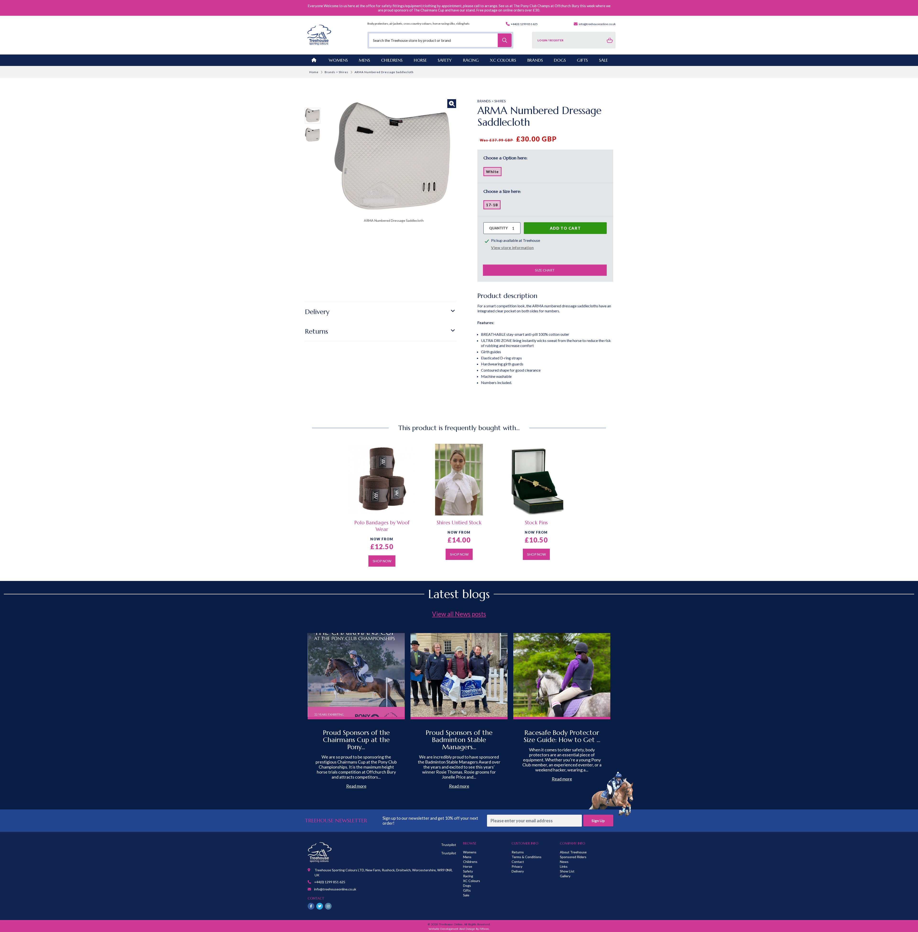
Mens (364, 60)
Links (564, 866)
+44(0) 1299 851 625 (524, 24)
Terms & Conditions (526, 857)
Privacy (517, 866)
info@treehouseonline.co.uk (597, 24)
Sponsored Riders (573, 857)
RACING (471, 60)
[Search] (505, 40)
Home (313, 72)
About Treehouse (573, 852)
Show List (567, 871)
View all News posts (459, 614)
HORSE (420, 60)
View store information (512, 247)
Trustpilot (448, 845)
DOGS (560, 60)
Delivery (317, 312)
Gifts (467, 890)
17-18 (493, 205)
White (494, 172)
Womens (338, 60)
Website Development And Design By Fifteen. (459, 929)
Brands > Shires (336, 72)
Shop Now (382, 561)
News (564, 862)
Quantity (498, 228)
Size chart (545, 270)
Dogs (467, 885)
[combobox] (440, 40)
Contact (518, 862)
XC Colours (471, 881)
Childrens (470, 862)
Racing (468, 876)
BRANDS (535, 60)
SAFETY (445, 60)
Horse (467, 866)
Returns (316, 331)
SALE (603, 60)
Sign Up (598, 820)
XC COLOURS (503, 60)
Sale (466, 895)
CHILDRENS (392, 60)
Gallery (565, 876)
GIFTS (582, 60)
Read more (356, 786)
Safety (468, 871)
